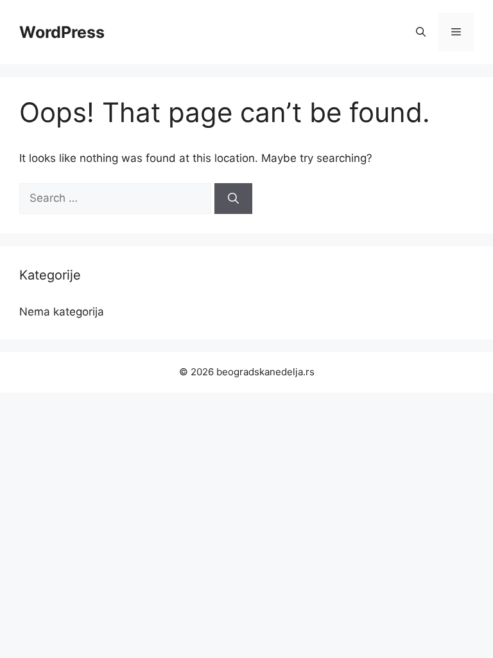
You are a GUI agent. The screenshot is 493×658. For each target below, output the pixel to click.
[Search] (233, 198)
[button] (420, 32)
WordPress (62, 32)
